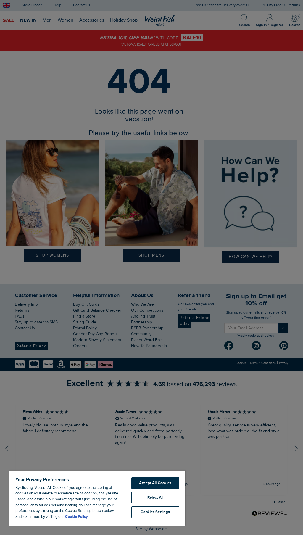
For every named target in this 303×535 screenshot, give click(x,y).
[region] (97, 498)
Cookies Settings (155, 512)
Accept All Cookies (155, 483)
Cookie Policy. (76, 516)
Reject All (155, 497)
